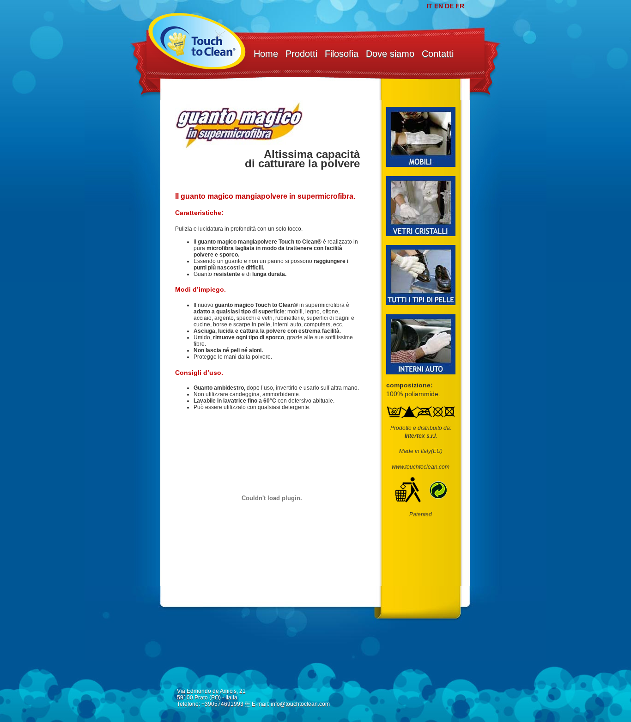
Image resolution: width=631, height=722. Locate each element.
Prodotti (301, 54)
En (438, 6)
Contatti (438, 54)
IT (429, 6)
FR (459, 6)
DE (449, 6)
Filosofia (341, 54)
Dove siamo (390, 54)
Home (266, 54)
